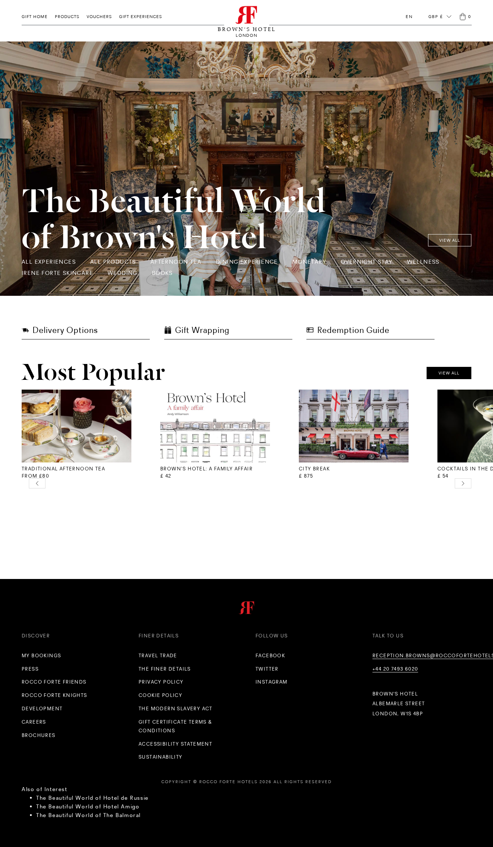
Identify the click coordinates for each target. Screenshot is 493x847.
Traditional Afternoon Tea (63, 468)
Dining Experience (247, 261)
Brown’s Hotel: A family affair (206, 468)
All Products (113, 261)
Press (30, 669)
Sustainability (161, 757)
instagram (272, 682)
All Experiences (49, 261)
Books (162, 272)
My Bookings (41, 655)
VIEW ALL (449, 240)
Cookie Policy (160, 695)
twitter (267, 669)
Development (42, 708)
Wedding (123, 272)
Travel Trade (158, 655)
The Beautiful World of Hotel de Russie (92, 797)
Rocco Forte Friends (54, 682)
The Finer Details (165, 669)
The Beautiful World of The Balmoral (88, 815)
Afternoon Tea (175, 261)
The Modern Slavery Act (176, 708)
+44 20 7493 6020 (395, 669)
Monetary (309, 261)
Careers (34, 722)
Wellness (423, 261)
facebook (270, 655)
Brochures (39, 735)
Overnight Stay (367, 261)
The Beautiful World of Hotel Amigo (87, 806)
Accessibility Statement (175, 744)
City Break (314, 468)
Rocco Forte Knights (54, 695)
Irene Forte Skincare (57, 272)
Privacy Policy (161, 682)
